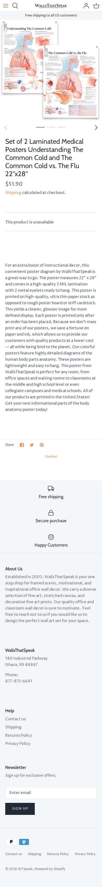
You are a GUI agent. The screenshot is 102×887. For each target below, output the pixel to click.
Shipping (13, 192)
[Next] (96, 127)
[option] (51, 71)
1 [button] (40, 127)
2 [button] (51, 127)
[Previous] (6, 127)
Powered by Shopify (50, 869)
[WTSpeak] (51, 6)
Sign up (20, 808)
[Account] (84, 5)
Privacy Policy (17, 743)
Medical (51, 456)
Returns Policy (18, 735)
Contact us (15, 719)
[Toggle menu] (6, 5)
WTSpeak (25, 869)
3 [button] (61, 127)
